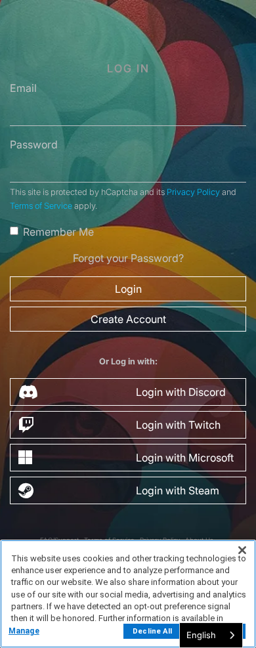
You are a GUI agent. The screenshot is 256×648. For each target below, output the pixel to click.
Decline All (152, 631)
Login (128, 288)
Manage (24, 631)
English (201, 635)
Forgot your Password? (128, 258)
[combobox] (211, 635)
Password (34, 144)
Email (23, 88)
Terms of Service (41, 206)
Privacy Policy (193, 192)
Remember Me (58, 231)
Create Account (128, 319)
